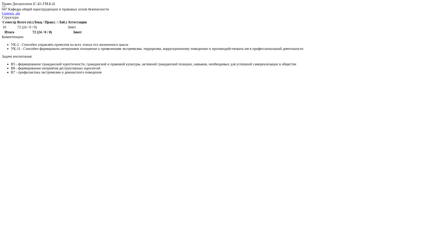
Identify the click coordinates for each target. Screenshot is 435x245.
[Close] (3, 6)
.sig (17, 13)
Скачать (8, 13)
